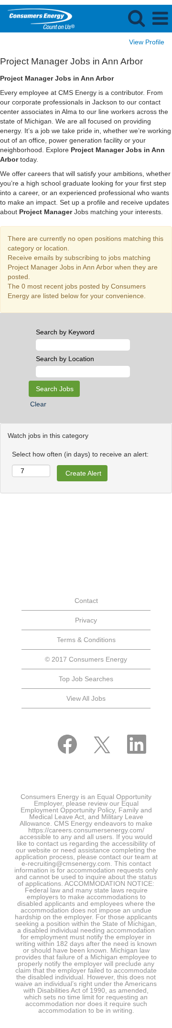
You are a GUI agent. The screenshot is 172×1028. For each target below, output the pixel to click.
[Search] (136, 18)
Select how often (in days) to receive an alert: (80, 454)
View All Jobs (86, 698)
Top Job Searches (86, 679)
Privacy (86, 620)
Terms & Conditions (86, 640)
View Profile (146, 42)
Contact (86, 600)
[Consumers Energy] (37, 18)
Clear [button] (38, 404)
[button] (160, 18)
